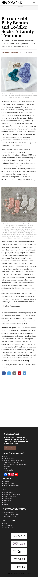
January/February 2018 (18, 323)
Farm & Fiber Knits (10, 497)
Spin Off (6, 502)
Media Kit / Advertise (10, 512)
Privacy (6, 523)
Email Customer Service (11, 485)
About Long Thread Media (12, 495)
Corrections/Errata (9, 458)
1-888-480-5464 (9, 483)
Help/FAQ (7, 482)
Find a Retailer (8, 470)
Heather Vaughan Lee (9, 52)
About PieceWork (9, 493)
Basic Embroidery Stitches (12, 462)
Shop (5, 468)
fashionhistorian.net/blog (19, 360)
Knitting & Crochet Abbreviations (14, 460)
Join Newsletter (10, 448)
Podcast (6, 504)
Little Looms (8, 498)
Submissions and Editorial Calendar (15, 464)
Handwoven (7, 500)
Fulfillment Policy (9, 527)
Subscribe (7, 466)
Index (5, 456)
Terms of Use (8, 525)
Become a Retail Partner (11, 514)
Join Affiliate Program (10, 516)
